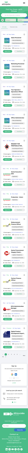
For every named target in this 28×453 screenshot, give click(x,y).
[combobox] (14, 15)
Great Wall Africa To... (17, 100)
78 (3, 356)
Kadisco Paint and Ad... (17, 179)
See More (19, 51)
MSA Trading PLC (15, 260)
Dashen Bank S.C (15, 341)
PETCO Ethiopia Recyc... (17, 232)
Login (14, 383)
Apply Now (7, 51)
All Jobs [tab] (4, 27)
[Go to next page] (6, 357)
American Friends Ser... (17, 154)
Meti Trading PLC (15, 313)
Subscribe (20, 430)
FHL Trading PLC (15, 45)
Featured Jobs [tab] (13, 27)
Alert (15, 402)
